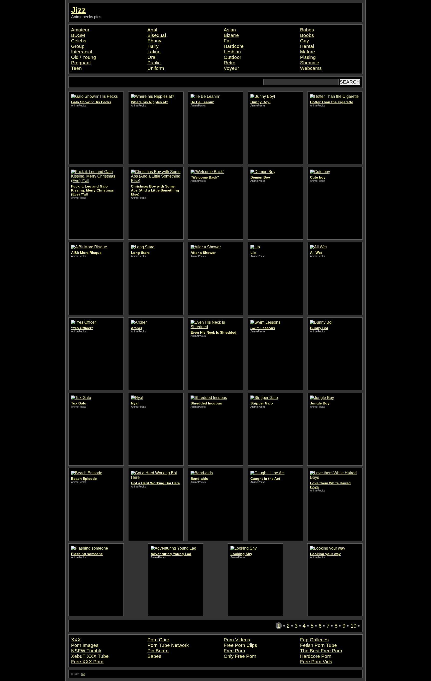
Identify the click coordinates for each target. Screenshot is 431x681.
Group (78, 46)
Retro (229, 62)
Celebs (78, 40)
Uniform (155, 68)
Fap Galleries (314, 639)
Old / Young (83, 57)
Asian (230, 29)
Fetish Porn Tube (318, 645)
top (83, 674)
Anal (152, 29)
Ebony (154, 40)
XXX (76, 639)
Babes (307, 29)
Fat (227, 40)
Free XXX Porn (87, 661)
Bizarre (231, 35)
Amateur (80, 29)
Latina (154, 51)
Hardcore (234, 46)
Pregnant (81, 62)
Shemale (309, 62)
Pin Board (158, 650)
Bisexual (156, 35)
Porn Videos (237, 639)
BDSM (78, 35)
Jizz (78, 9)
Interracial (81, 51)
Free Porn (234, 650)
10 (353, 626)
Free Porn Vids (316, 661)
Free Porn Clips (240, 645)
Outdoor (232, 57)
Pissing (308, 57)
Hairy (153, 46)
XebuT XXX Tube (90, 656)
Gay (304, 40)
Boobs (307, 35)
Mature (307, 51)
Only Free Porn (240, 656)
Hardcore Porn (315, 656)
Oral (151, 57)
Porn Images (85, 645)
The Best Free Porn (321, 650)
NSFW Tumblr (86, 650)
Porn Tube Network (168, 645)
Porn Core (158, 639)
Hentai (307, 46)
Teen (76, 68)
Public (154, 62)
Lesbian (232, 51)
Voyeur (231, 68)
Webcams (311, 68)
